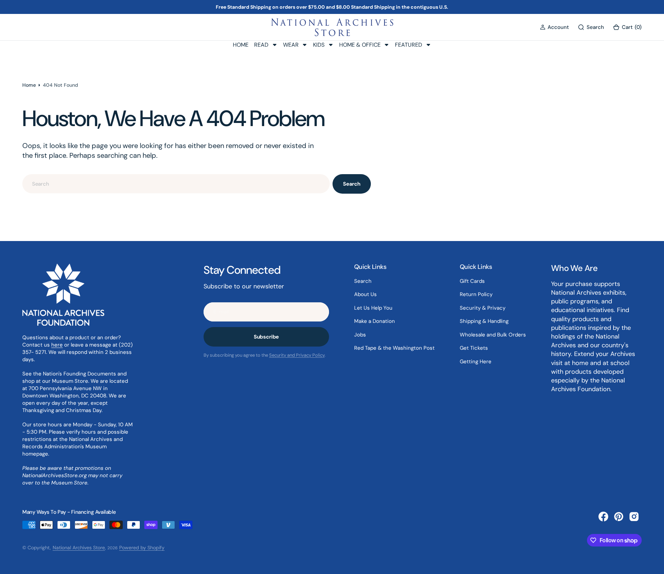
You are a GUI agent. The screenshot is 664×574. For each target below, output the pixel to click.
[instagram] (634, 516)
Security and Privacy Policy (297, 355)
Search (351, 183)
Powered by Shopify (142, 547)
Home (29, 85)
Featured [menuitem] (408, 44)
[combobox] (176, 183)
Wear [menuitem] (291, 44)
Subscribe (266, 336)
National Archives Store (79, 547)
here (57, 344)
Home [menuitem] (241, 44)
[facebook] (603, 516)
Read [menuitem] (261, 44)
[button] (554, 27)
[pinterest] (618, 516)
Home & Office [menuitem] (360, 44)
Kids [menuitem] (319, 44)
